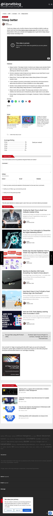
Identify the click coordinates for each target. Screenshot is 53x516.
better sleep (12, 134)
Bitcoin (39, 436)
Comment (5, 163)
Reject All (18, 510)
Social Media (22, 447)
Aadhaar (3, 436)
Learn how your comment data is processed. (35, 203)
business (3, 439)
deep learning (10, 441)
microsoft (37, 444)
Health (43, 441)
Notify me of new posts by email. (12, 192)
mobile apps (42, 444)
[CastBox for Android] (44, 121)
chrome (12, 439)
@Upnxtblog (11, 4)
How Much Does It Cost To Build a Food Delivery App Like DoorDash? (36, 292)
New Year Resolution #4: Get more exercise (13, 125)
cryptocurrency (45, 439)
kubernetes (6, 444)
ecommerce (33, 441)
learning (14, 444)
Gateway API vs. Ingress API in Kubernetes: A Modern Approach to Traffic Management (34, 389)
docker (26, 441)
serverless (17, 447)
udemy (37, 447)
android (13, 436)
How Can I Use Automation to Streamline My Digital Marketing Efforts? (36, 231)
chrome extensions (20, 439)
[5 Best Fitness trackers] (29, 120)
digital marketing (19, 441)
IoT (46, 441)
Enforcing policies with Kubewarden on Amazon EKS (33, 416)
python (4, 447)
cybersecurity (3, 441)
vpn (43, 447)
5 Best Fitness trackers (27, 124)
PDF (1, 447)
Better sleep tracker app (28, 30)
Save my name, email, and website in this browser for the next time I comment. (24, 185)
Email (21, 179)
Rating (4, 174)
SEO (13, 447)
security (9, 447)
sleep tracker (18, 134)
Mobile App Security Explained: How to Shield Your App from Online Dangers (36, 251)
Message (3, 489)
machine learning (21, 444)
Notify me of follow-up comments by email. (15, 189)
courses (38, 439)
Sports (27, 447)
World (2, 448)
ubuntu (34, 447)
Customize (9, 510)
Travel (30, 447)
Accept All (27, 510)
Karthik (7, 23)
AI (6, 436)
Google (38, 441)
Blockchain (46, 436)
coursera (30, 438)
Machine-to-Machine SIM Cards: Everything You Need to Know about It (35, 272)
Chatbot (8, 439)
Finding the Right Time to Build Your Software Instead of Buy (35, 211)
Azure (35, 436)
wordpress (48, 447)
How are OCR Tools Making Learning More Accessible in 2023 (35, 312)
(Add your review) (37, 142)
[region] (18, 505)
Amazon (9, 436)
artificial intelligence (23, 436)
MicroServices (31, 444)
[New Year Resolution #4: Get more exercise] (14, 120)
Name (4, 179)
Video (41, 447)
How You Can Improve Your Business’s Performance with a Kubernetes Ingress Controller (34, 407)
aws (32, 436)
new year (48, 444)
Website (39, 179)
